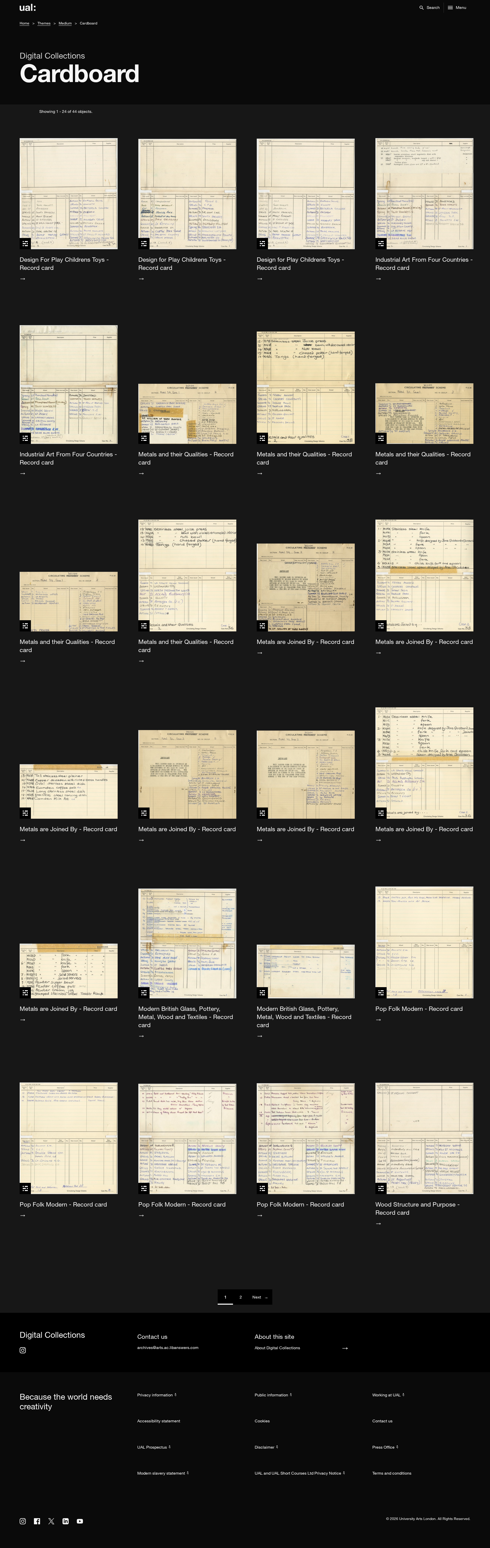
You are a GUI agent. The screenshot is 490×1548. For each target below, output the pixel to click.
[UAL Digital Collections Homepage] (27, 7)
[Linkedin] (66, 1521)
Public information (271, 1394)
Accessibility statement (158, 1420)
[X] (51, 1521)
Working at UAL (386, 1394)
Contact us (382, 1420)
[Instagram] (23, 1350)
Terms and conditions (391, 1473)
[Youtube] (80, 1521)
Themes (44, 23)
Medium (65, 23)
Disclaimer (264, 1447)
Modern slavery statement (161, 1473)
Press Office (383, 1447)
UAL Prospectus (152, 1447)
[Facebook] (37, 1521)
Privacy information (155, 1394)
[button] (429, 7)
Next (262, 1297)
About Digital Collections (277, 1347)
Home (24, 23)
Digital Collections (52, 55)
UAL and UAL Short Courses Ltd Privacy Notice (298, 1473)
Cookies (262, 1420)
